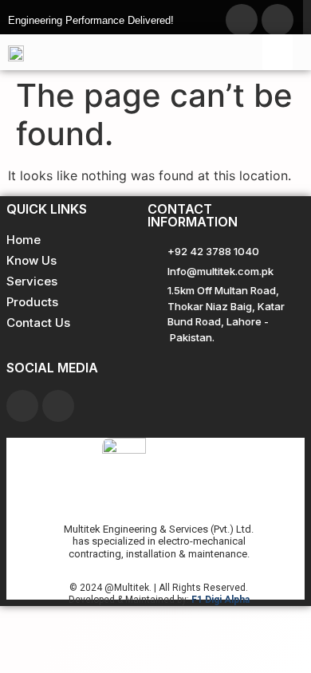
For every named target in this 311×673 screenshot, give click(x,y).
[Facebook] (22, 406)
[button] (277, 52)
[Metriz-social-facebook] (242, 20)
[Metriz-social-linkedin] (277, 20)
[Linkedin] (58, 406)
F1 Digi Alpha (220, 599)
